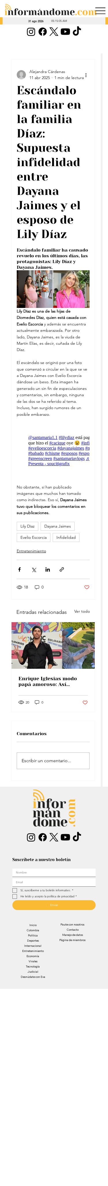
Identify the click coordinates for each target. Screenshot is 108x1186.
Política (33, 935)
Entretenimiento (31, 550)
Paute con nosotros (72, 924)
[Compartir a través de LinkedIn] (47, 569)
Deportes (33, 940)
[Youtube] (65, 31)
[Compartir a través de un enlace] (62, 569)
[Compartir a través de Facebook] (19, 569)
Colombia (32, 930)
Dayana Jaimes (57, 526)
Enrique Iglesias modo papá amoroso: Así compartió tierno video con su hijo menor (48, 681)
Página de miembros (72, 940)
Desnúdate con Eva (33, 977)
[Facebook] (42, 31)
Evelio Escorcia (33, 537)
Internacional (32, 946)
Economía (32, 956)
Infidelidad (66, 537)
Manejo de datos (72, 935)
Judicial (32, 972)
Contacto (73, 930)
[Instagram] (31, 31)
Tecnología (33, 966)
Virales (33, 961)
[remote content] (53, 450)
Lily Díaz (27, 526)
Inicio (33, 925)
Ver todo (82, 611)
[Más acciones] (86, 74)
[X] (53, 31)
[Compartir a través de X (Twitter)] (33, 569)
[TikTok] (76, 31)
